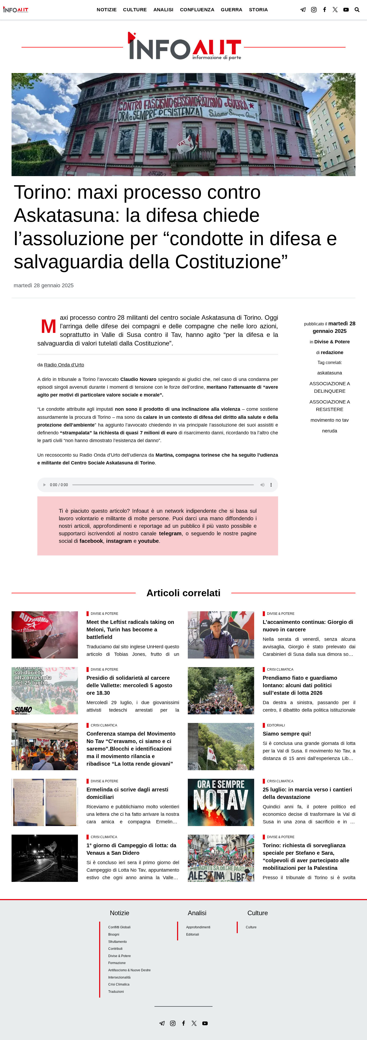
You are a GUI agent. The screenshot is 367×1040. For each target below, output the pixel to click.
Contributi (115, 949)
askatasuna (329, 373)
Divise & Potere (332, 341)
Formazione (117, 963)
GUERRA (232, 9)
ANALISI (163, 9)
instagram (119, 541)
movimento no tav (330, 420)
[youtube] (346, 9)
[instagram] (313, 9)
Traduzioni (116, 992)
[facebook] (324, 9)
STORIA (258, 9)
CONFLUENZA (197, 9)
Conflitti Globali (119, 927)
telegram (170, 533)
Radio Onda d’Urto (64, 365)
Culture (251, 927)
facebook (91, 541)
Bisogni (113, 934)
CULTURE (135, 9)
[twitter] (335, 9)
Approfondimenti (198, 927)
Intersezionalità (119, 977)
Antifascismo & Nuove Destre (129, 970)
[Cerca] (357, 9)
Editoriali (276, 725)
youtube (148, 541)
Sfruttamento (117, 942)
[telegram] (303, 9)
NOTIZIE (107, 9)
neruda (329, 431)
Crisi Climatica (280, 669)
